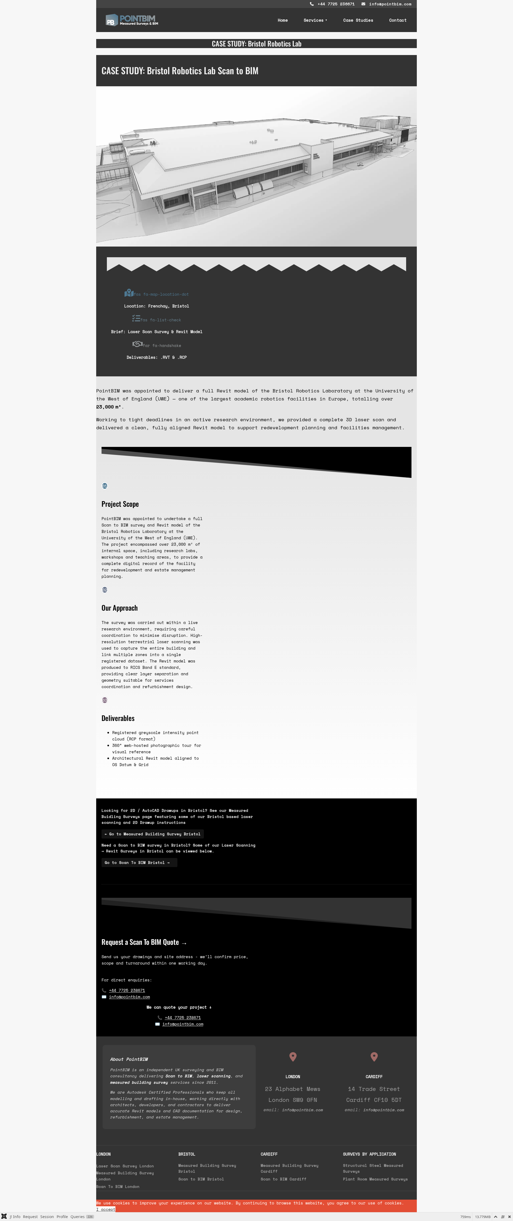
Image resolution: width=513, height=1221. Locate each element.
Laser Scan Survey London (125, 1166)
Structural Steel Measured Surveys (373, 1168)
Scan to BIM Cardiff (283, 1179)
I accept (105, 1209)
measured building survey (139, 1082)
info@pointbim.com (389, 4)
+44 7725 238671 (127, 990)
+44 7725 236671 (335, 4)
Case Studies (358, 20)
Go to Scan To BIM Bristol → (139, 862)
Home (283, 20)
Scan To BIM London (117, 1186)
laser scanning (213, 1076)
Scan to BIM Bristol (201, 1179)
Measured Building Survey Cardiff (289, 1168)
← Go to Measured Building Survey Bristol (153, 834)
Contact (398, 20)
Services (314, 20)
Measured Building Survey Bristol (207, 1168)
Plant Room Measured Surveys (375, 1179)
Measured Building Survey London (125, 1175)
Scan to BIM (178, 1076)
